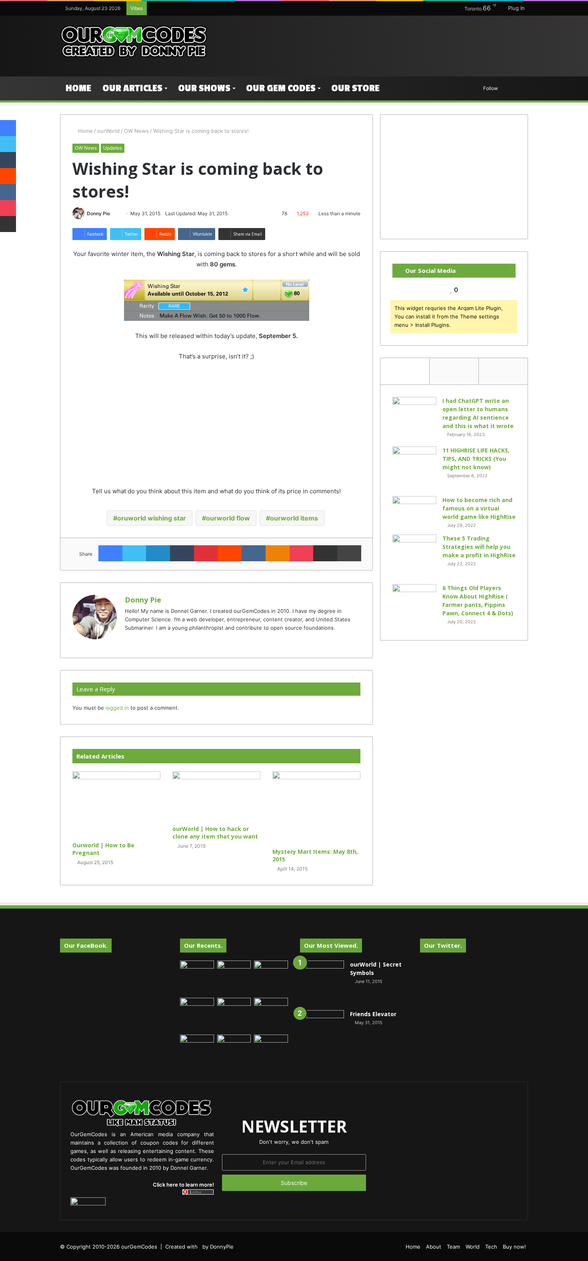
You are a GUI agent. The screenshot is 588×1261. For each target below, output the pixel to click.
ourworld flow (228, 518)
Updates (112, 148)
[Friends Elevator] (322, 1032)
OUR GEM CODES (281, 88)
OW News (136, 131)
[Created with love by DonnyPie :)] (134, 42)
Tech (491, 1246)
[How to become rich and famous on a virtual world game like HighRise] (414, 511)
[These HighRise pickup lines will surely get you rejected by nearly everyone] (197, 1044)
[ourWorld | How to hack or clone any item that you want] (216, 796)
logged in (117, 708)
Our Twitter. (443, 945)
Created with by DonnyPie (199, 1246)
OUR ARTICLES (132, 88)
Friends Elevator (373, 1014)
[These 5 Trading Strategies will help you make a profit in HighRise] (414, 556)
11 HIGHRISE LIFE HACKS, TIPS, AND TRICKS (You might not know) (476, 458)
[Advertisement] (374, 42)
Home (78, 88)
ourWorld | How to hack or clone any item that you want (215, 832)
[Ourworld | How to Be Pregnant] (116, 804)
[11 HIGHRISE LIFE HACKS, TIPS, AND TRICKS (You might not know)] (414, 468)
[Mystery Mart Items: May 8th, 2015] (316, 807)
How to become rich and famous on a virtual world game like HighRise (479, 508)
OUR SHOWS (204, 88)
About (433, 1246)
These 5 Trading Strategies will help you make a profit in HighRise (479, 546)
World (473, 1246)
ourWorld (108, 131)
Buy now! (514, 1246)
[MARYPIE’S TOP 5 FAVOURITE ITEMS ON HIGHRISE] (271, 1052)
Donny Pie (98, 213)
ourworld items (294, 518)
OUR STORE (355, 88)
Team (453, 1246)
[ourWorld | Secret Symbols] (322, 983)
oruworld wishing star (151, 518)
